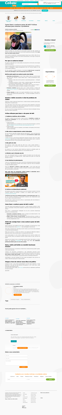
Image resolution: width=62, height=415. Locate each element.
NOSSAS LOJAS (33, 395)
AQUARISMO (25, 398)
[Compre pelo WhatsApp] (13, 406)
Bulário (48, 8)
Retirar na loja (37, 0)
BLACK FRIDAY (33, 394)
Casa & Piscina (27, 8)
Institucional (41, 8)
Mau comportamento (25, 299)
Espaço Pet (31, 0)
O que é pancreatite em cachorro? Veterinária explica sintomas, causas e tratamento (31, 322)
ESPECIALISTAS (33, 398)
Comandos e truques (15, 299)
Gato (14, 8)
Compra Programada (20, 0)
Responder (14, 341)
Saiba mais (50, 85)
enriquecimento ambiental (10, 193)
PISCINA (24, 401)
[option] (8, 19)
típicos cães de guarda (12, 89)
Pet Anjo (21, 267)
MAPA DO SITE (33, 402)
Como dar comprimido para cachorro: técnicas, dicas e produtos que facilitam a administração (21, 322)
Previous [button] (46, 77)
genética (18, 226)
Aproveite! (45, 10)
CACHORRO (25, 394)
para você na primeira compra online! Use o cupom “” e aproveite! (27, 10)
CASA (24, 399)
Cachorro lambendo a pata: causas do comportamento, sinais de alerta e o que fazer (10, 321)
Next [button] (54, 77)
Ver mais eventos (50, 50)
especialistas (7, 138)
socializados (18, 240)
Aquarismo (22, 8)
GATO (24, 395)
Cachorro (11, 8)
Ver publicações (17, 294)
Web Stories (37, 8)
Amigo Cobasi (27, 0)
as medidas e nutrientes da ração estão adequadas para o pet (21, 125)
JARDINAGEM (25, 402)
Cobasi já (42, 0)
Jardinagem (32, 8)
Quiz (45, 8)
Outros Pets (18, 8)
